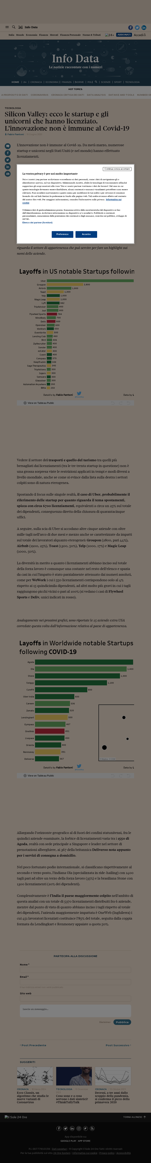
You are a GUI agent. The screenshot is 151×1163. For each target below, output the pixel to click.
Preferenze (62, 234)
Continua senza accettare (117, 169)
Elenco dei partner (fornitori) (37, 223)
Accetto (86, 234)
